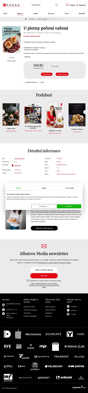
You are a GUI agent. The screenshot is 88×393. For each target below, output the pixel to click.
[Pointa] (76, 366)
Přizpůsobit (42, 206)
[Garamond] (25, 377)
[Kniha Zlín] (74, 346)
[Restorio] (81, 377)
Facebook (73, 310)
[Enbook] (64, 377)
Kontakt (82, 13)
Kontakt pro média (29, 307)
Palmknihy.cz (49, 313)
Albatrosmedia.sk (50, 310)
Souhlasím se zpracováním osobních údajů (45, 281)
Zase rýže (38, 130)
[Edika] (8, 366)
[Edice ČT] (21, 366)
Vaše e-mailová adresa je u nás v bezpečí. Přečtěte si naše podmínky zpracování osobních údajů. (44, 285)
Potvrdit (44, 276)
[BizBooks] (33, 334)
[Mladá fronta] (8, 377)
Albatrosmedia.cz (50, 307)
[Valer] (18, 334)
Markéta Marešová (11, 131)
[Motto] (81, 334)
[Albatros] (69, 334)
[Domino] (7, 334)
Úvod (5, 13)
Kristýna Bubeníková (32, 36)
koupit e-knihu (62, 74)
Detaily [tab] (44, 188)
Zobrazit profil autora (44, 228)
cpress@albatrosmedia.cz (13, 305)
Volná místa (27, 313)
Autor (42, 82)
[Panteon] (35, 366)
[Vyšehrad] (9, 356)
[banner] (12, 5)
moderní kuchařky (19, 158)
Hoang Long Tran (30, 130)
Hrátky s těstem (77, 129)
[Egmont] (53, 334)
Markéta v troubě (55, 131)
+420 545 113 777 (11, 309)
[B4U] (42, 356)
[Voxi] (30, 346)
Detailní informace (31, 82)
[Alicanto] (79, 356)
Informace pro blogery (30, 310)
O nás (67, 13)
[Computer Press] (55, 346)
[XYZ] (7, 346)
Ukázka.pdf (17, 165)
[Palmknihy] (53, 366)
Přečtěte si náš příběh (30, 316)
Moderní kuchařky (42, 19)
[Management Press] (43, 346)
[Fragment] (61, 356)
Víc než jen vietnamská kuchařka (33, 127)
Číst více (27, 56)
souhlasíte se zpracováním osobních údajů (54, 263)
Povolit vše (69, 206)
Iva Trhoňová (77, 132)
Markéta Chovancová (55, 133)
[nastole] (24, 356)
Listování (11, 57)
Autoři (35, 13)
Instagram (74, 306)
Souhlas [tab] (18, 188)
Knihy (19, 13)
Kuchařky (31, 19)
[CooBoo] (19, 346)
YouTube (73, 314)
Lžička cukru (11, 128)
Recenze (51, 13)
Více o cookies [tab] (69, 188)
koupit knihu (47, 74)
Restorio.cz (48, 316)
